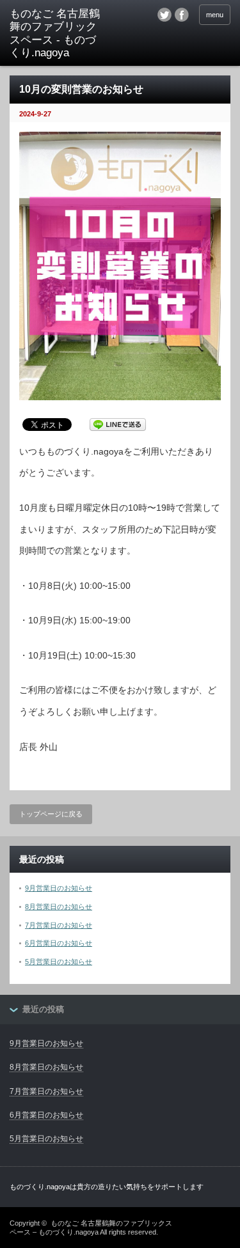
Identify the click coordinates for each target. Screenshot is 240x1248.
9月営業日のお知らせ (58, 888)
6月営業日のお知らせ (58, 943)
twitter (164, 15)
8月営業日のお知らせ (58, 906)
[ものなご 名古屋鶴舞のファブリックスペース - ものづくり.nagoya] (58, 34)
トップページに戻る (51, 814)
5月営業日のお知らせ (58, 961)
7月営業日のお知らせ (58, 925)
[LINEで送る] (118, 424)
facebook (182, 15)
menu (214, 15)
